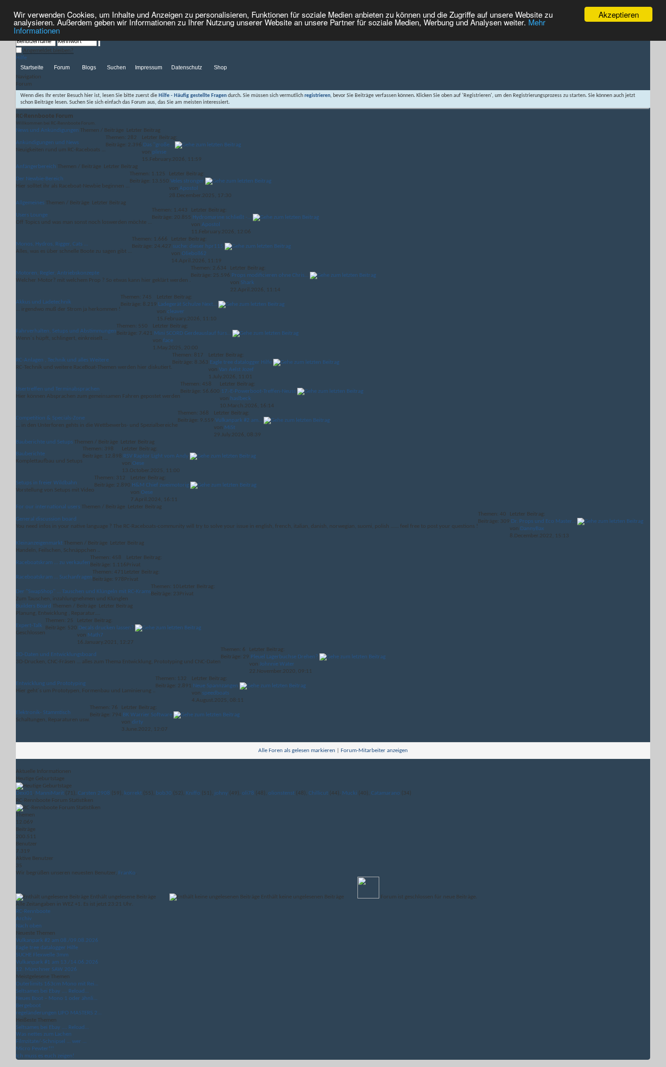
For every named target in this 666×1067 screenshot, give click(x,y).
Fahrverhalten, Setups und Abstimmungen (66, 331)
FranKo (126, 873)
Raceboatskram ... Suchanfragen (54, 577)
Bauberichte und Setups (44, 442)
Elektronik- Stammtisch (43, 712)
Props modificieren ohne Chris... (270, 275)
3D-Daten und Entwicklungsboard (56, 654)
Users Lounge (32, 215)
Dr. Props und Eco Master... (543, 521)
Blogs (89, 67)
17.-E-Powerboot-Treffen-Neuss (258, 391)
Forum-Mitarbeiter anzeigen (374, 750)
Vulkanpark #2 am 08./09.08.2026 (57, 940)
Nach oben (29, 926)
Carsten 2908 (94, 793)
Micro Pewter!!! (35, 1049)
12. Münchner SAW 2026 (46, 969)
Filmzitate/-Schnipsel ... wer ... (51, 1041)
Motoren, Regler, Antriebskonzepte (57, 273)
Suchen (116, 67)
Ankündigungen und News (47, 142)
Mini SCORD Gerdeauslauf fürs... (192, 333)
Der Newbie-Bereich (39, 179)
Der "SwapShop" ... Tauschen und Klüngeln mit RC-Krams (83, 591)
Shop (220, 67)
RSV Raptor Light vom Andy (155, 456)
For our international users (48, 507)
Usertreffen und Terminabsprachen (58, 389)
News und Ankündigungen (47, 130)
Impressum (148, 67)
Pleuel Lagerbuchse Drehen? (284, 657)
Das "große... (158, 145)
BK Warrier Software (147, 715)
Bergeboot (28, 1006)
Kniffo (193, 793)
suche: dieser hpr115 (198, 246)
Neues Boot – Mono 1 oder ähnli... (56, 998)
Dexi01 (24, 793)
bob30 (164, 793)
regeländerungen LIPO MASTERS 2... (58, 1013)
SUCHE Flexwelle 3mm (42, 955)
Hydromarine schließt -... (222, 217)
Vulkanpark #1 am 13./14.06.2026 (57, 962)
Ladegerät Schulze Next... (187, 304)
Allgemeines (30, 203)
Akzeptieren (618, 14)
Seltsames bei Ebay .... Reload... (52, 991)
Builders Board (33, 606)
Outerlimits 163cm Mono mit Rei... (57, 984)
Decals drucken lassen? (106, 628)
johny (221, 793)
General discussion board (46, 519)
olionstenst (281, 793)
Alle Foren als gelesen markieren (296, 750)
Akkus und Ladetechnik (43, 302)
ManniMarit (49, 793)
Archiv (24, 919)
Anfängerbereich (36, 166)
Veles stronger (187, 181)
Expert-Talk (29, 625)
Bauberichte (30, 454)
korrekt (133, 793)
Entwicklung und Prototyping (51, 683)
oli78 (248, 793)
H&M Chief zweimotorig (160, 485)
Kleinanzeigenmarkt (39, 543)
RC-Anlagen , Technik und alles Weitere (62, 360)
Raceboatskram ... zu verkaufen (53, 562)
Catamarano (385, 793)
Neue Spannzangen (215, 686)
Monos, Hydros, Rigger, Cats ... (52, 244)
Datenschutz (186, 67)
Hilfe (21, 58)
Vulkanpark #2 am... (238, 420)
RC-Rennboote (33, 911)
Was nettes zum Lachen (44, 1034)
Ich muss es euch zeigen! (45, 1056)
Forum (62, 67)
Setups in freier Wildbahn (46, 483)
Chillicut (318, 793)
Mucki (349, 793)
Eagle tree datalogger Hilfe (241, 362)
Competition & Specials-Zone (50, 418)
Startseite (31, 67)
